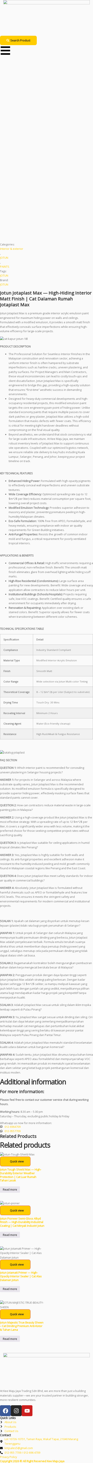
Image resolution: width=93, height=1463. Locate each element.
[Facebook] (5, 1410)
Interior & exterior (11, 249)
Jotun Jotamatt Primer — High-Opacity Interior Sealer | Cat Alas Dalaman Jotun (21, 1276)
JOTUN (4, 258)
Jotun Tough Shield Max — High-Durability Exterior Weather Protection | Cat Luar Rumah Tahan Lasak (20, 1174)
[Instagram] (16, 1410)
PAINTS (4, 267)
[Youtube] (27, 1410)
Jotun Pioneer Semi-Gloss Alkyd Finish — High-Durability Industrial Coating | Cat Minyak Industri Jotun (22, 1222)
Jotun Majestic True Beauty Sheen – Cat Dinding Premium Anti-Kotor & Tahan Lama (21, 1326)
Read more (10, 1189)
